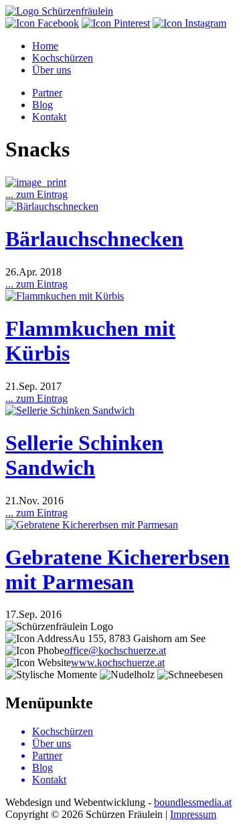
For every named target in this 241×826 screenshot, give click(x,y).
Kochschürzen (62, 58)
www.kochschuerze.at (118, 662)
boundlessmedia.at (193, 802)
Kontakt (49, 116)
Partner (47, 92)
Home (45, 45)
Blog (42, 104)
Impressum (193, 814)
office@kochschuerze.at (115, 650)
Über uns (51, 70)
